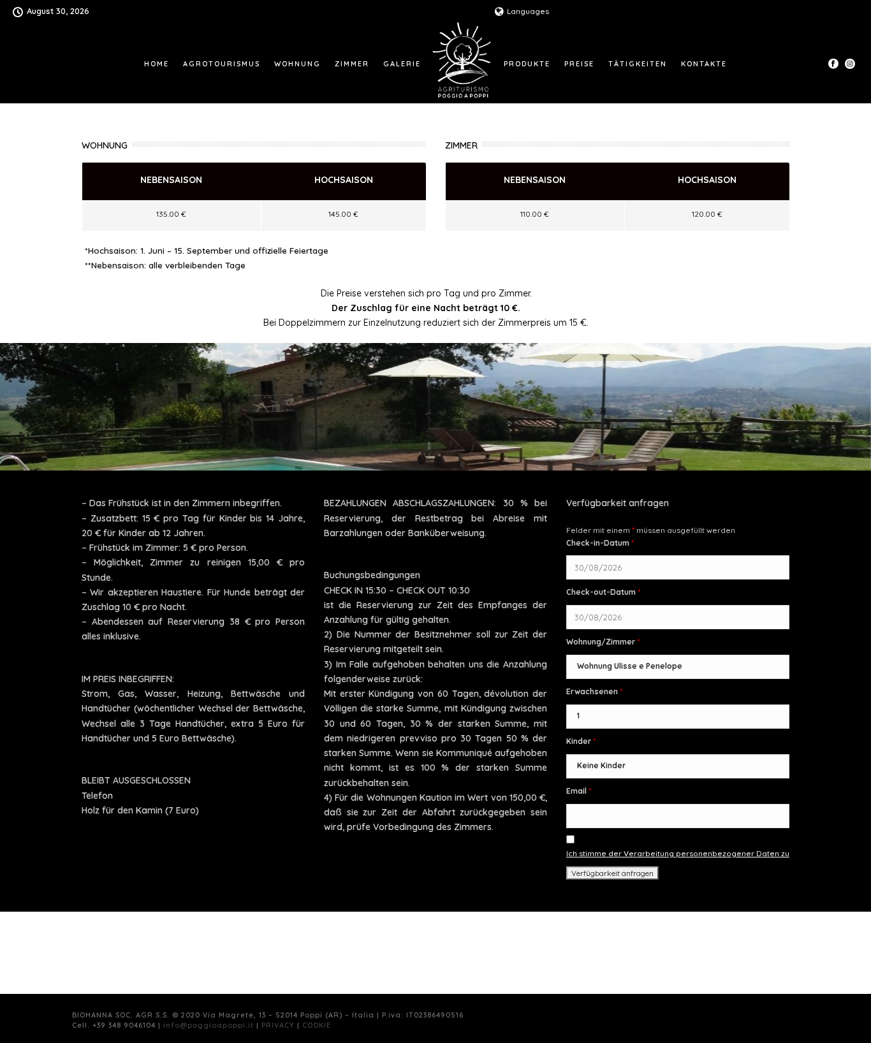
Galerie (402, 63)
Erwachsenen (594, 691)
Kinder (581, 741)
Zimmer (352, 63)
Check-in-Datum (600, 543)
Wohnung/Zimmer (603, 641)
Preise (579, 63)
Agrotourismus (221, 63)
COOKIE (316, 1025)
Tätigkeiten (637, 63)
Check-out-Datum (603, 592)
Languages (528, 11)
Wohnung (297, 63)
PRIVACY (278, 1025)
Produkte (527, 63)
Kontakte (704, 63)
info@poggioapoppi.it (208, 1025)
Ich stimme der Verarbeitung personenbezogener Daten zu (677, 853)
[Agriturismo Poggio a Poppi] (462, 62)
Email (578, 791)
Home (156, 63)
